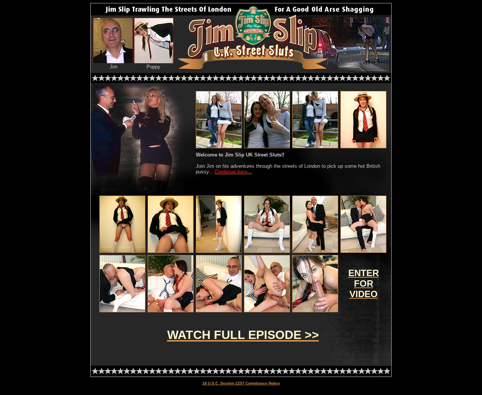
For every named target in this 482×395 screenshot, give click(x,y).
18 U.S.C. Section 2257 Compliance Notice (241, 383)
